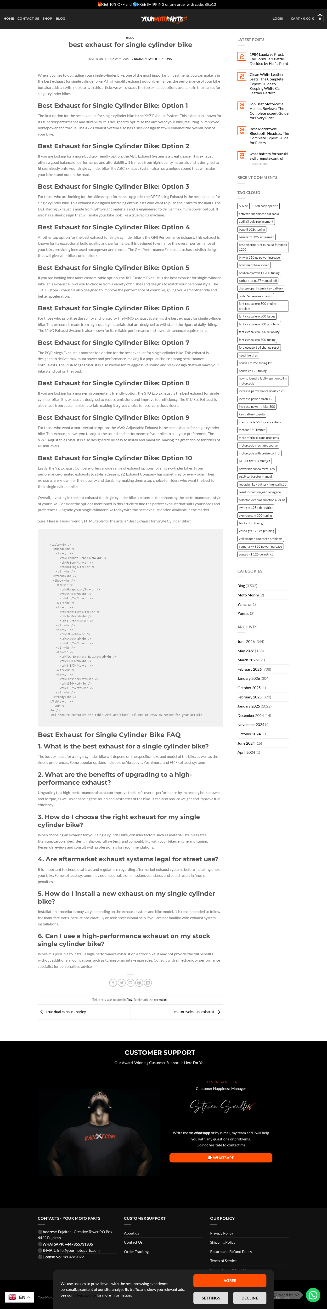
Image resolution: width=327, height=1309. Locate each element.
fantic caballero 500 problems (259, 324)
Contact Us (133, 1242)
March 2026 (247, 659)
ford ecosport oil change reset (259, 347)
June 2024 (246, 743)
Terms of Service (223, 1260)
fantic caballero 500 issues (257, 316)
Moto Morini (248, 595)
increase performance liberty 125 (262, 391)
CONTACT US (28, 18)
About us (131, 1233)
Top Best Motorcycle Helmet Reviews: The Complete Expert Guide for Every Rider (269, 111)
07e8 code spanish (265, 206)
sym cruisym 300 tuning (255, 515)
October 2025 (249, 687)
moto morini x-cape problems (259, 438)
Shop (47, 18)
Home (9, 18)
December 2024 (250, 715)
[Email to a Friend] (131, 983)
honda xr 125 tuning (253, 371)
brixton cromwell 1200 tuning (259, 273)
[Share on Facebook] (113, 983)
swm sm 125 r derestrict (256, 508)
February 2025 (249, 697)
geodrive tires (248, 355)
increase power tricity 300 (257, 406)
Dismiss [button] (223, 4)
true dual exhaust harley (65, 1011)
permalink (161, 1000)
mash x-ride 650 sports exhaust (261, 422)
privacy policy (84, 1295)
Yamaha (244, 604)
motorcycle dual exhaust (194, 1011)
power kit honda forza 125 (257, 469)
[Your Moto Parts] (163, 19)
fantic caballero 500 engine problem (257, 306)
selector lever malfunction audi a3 (262, 500)
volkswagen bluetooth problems (260, 539)
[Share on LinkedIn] (148, 983)
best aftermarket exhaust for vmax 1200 (263, 247)
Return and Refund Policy (231, 1251)
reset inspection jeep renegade (260, 492)
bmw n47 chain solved (254, 265)
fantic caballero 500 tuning (257, 340)
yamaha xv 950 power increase (260, 546)
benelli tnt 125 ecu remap (256, 237)
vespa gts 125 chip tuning (256, 531)
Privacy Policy (221, 1233)
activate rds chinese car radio (259, 214)
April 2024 (246, 752)
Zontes (243, 613)
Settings (211, 1298)
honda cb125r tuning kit (255, 363)
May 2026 (245, 650)
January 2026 (248, 678)
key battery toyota (252, 414)
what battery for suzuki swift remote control (269, 155)
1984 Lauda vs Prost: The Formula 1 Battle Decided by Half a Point (269, 59)
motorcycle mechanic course (258, 445)
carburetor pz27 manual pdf (258, 281)
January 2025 (248, 706)
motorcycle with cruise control (259, 453)
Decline (250, 1298)
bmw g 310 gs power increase (259, 257)
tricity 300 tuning (251, 523)
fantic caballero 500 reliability (259, 332)
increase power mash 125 (256, 399)
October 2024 (249, 733)
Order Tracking (136, 1251)
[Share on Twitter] (122, 983)
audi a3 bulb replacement (256, 221)
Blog (60, 18)
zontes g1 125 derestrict (256, 554)
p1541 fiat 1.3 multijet (254, 461)
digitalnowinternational (153, 58)
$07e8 (243, 206)
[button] (313, 1295)
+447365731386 (79, 1244)
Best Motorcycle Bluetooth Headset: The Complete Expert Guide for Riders (269, 135)
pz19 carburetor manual (255, 476)
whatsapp (202, 1132)
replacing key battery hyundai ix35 (263, 484)
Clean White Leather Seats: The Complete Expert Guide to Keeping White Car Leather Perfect (267, 83)
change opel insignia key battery (261, 288)
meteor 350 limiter (252, 430)
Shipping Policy (222, 1242)
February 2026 (249, 669)
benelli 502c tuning (252, 229)
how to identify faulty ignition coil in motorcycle (263, 380)
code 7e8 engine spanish (255, 296)
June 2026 (246, 641)
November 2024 (250, 724)
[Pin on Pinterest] (139, 983)
